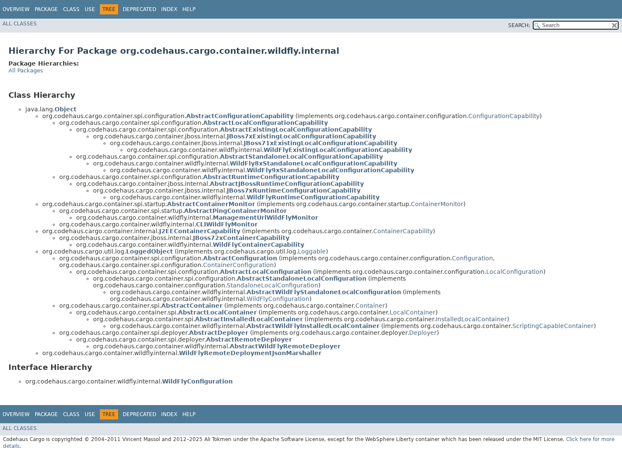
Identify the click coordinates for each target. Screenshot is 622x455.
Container (370, 305)
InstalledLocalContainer (471, 319)
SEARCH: (519, 25)
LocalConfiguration (514, 271)
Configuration (472, 258)
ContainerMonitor (437, 204)
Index (169, 9)
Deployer (423, 332)
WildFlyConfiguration (278, 298)
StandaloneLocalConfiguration (272, 285)
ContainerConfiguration (238, 265)
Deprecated (139, 9)
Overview (16, 9)
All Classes (20, 24)
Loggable (312, 251)
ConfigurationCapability (503, 116)
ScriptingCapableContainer (553, 326)
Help (188, 9)
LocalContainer (412, 312)
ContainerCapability (403, 231)
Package (46, 9)
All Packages (25, 70)
